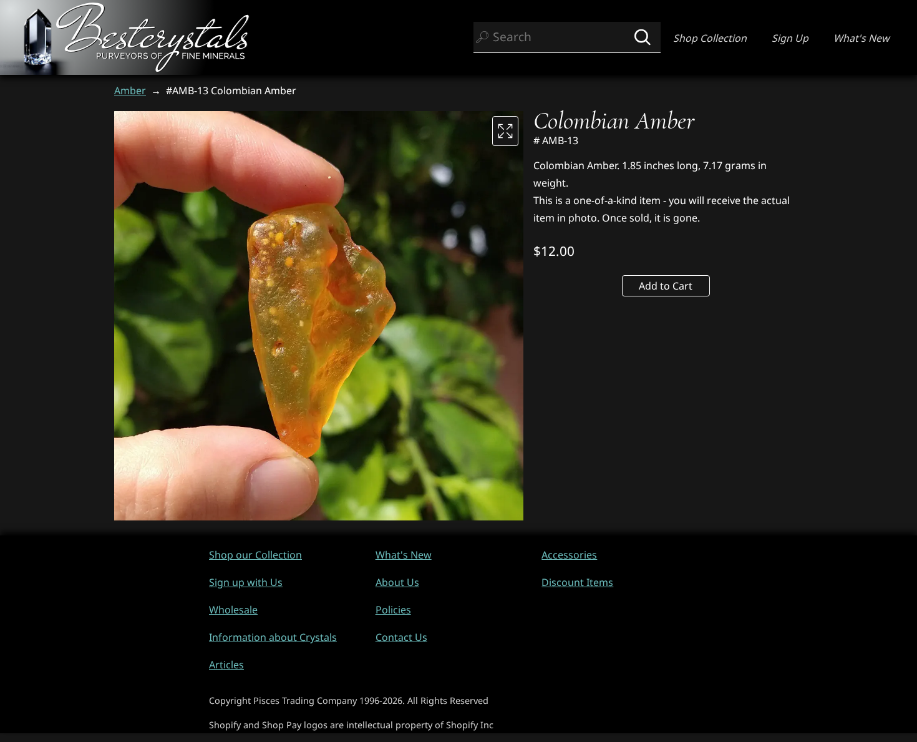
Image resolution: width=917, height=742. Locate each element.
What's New (861, 38)
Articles (226, 664)
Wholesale (233, 610)
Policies (393, 610)
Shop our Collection (255, 555)
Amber (130, 90)
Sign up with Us (246, 582)
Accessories (569, 555)
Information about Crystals (273, 637)
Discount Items (577, 582)
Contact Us (401, 637)
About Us (397, 582)
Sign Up (790, 38)
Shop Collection (710, 38)
